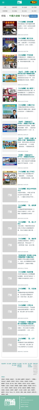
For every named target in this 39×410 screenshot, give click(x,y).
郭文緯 (7, 383)
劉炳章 (8, 381)
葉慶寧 (20, 385)
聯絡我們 (35, 371)
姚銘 (25, 392)
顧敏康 (12, 379)
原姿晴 (26, 381)
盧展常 (3, 392)
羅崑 (22, 392)
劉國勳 (28, 387)
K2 (14, 392)
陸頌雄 (7, 390)
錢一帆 (12, 383)
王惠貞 (7, 385)
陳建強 (25, 385)
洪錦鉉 (3, 390)
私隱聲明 (35, 365)
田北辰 (28, 383)
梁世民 (13, 381)
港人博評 (34, 11)
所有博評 (30, 366)
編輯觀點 (19, 365)
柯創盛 (33, 387)
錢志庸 (24, 387)
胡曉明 (19, 383)
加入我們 (35, 369)
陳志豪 (29, 392)
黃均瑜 (19, 387)
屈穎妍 (3, 379)
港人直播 (34, 7)
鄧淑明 (10, 387)
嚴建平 (16, 390)
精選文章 (34, 392)
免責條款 (35, 366)
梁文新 (18, 392)
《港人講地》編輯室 (19, 379)
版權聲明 (35, 368)
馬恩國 (29, 385)
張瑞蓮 (7, 379)
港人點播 (24, 7)
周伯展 (12, 385)
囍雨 (7, 394)
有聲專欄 (5, 11)
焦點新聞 (14, 7)
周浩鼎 (24, 383)
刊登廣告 (35, 373)
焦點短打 (28, 379)
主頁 (5, 7)
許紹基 (30, 381)
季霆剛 (3, 385)
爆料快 (35, 374)
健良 (29, 390)
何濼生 (21, 381)
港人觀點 (14, 11)
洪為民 (6, 387)
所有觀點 (19, 366)
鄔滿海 (33, 383)
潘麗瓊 (16, 385)
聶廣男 (33, 390)
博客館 (29, 365)
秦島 (16, 383)
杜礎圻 (25, 390)
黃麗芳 (12, 390)
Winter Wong (9, 392)
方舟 (2, 387)
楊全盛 (15, 387)
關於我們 (35, 363)
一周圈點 (33, 379)
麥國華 (3, 383)
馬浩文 (17, 381)
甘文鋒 (20, 390)
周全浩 (34, 385)
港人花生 (24, 11)
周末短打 (3, 381)
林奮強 (3, 394)
